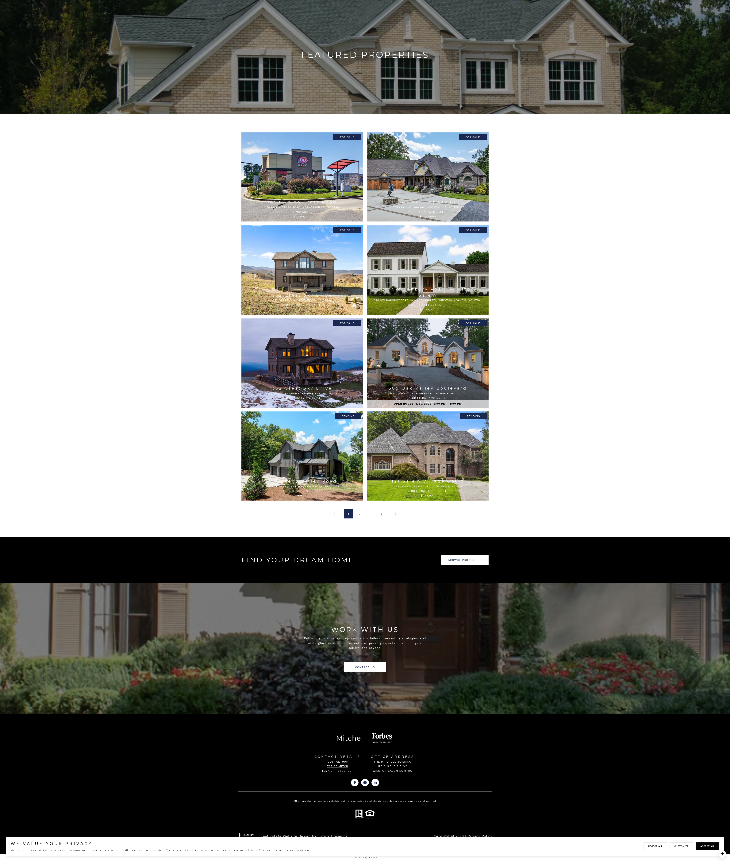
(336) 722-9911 (337, 761)
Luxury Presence (332, 836)
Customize (681, 846)
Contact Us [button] (365, 667)
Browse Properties (465, 559)
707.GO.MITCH (337, 766)
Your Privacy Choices (365, 857)
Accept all (707, 846)
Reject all (655, 846)
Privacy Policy (480, 836)
